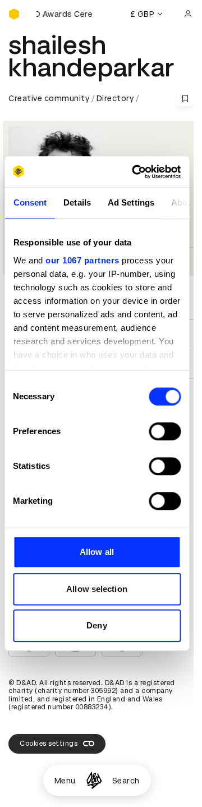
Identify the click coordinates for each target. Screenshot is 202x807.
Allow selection (96, 589)
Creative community (48, 98)
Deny (96, 625)
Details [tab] (77, 202)
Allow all (97, 552)
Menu (65, 780)
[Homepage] (94, 780)
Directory (115, 98)
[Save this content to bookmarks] (185, 98)
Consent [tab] (30, 202)
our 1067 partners (82, 260)
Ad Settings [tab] (130, 202)
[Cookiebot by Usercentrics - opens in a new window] (135, 172)
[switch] (165, 431)
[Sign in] (188, 14)
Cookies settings (48, 743)
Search (126, 780)
